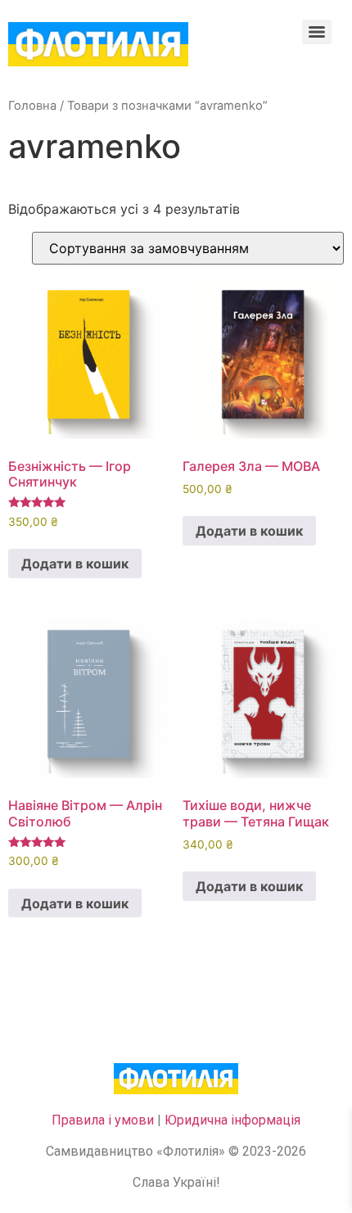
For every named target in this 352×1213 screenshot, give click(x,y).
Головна (32, 105)
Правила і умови (103, 1120)
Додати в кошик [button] (75, 563)
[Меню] (317, 32)
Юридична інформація (232, 1120)
